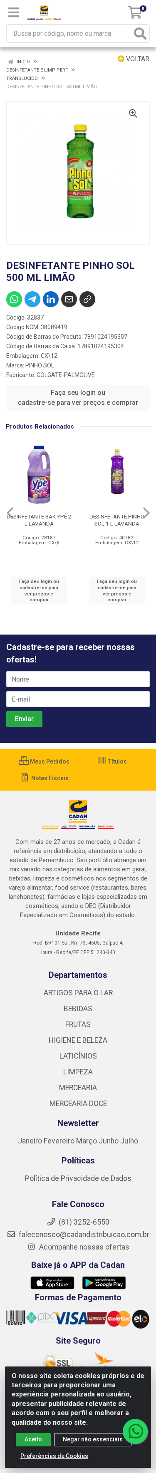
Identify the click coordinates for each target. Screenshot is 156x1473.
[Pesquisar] (140, 33)
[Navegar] (10, 513)
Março (87, 1141)
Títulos (117, 761)
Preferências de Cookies (54, 1456)
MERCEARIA (78, 1088)
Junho (109, 1141)
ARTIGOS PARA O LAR (78, 993)
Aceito (33, 1439)
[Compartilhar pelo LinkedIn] (51, 299)
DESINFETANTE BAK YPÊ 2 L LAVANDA (39, 520)
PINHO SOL (39, 365)
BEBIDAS (78, 1008)
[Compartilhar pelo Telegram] (32, 299)
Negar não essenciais (93, 1439)
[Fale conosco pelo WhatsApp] (135, 1431)
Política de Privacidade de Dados (78, 1178)
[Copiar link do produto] (87, 299)
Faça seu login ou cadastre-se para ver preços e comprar (78, 398)
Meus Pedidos (49, 761)
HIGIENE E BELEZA (78, 1040)
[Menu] (13, 12)
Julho (129, 1141)
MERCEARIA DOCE (78, 1103)
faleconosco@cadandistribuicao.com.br (83, 1234)
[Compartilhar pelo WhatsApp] (14, 299)
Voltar (136, 59)
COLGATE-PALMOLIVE (66, 375)
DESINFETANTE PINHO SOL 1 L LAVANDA (116, 520)
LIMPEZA (78, 1072)
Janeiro (31, 1141)
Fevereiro (60, 1141)
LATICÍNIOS (78, 1056)
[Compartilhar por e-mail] (69, 299)
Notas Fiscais (49, 778)
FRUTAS (78, 1024)
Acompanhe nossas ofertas (83, 1247)
